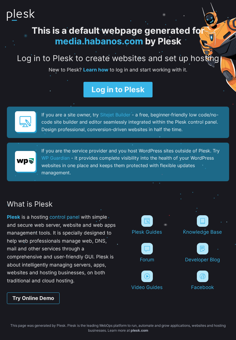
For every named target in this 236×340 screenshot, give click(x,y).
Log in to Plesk (118, 89)
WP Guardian (55, 158)
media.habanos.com (99, 41)
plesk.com (139, 330)
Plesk (13, 217)
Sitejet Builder (115, 115)
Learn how (95, 70)
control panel (64, 217)
